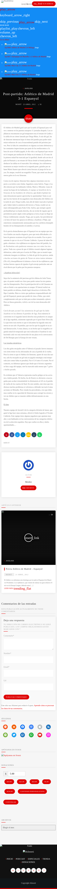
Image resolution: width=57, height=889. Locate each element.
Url (5, 681)
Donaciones (28, 862)
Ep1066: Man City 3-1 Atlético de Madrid (20, 66)
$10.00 (9, 782)
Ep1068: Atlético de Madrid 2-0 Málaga (19, 48)
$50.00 (34, 782)
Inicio (10, 859)
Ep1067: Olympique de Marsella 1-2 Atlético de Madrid (25, 57)
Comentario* (9, 636)
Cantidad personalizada (32, 791)
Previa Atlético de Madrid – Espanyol (24, 569)
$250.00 (10, 791)
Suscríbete (43, 3)
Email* (6, 667)
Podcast (20, 859)
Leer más (17, 588)
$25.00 (21, 782)
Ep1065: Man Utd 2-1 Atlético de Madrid (20, 75)
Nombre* (7, 653)
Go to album (4, 40)
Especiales (34, 859)
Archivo (28, 487)
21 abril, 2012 (21, 575)
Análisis (29, 88)
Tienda (46, 859)
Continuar (11, 802)
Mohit (18, 104)
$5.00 (47, 782)
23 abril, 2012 (29, 104)
